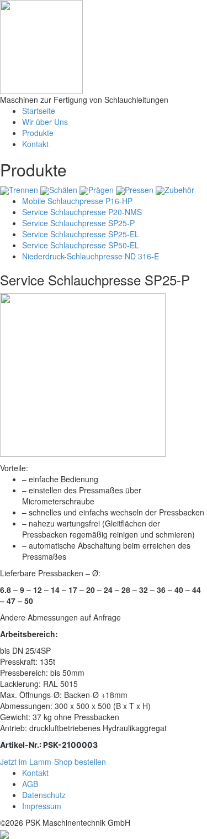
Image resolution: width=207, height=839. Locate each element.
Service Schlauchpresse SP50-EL (80, 245)
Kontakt (35, 143)
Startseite (38, 110)
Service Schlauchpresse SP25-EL (80, 233)
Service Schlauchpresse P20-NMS (82, 211)
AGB (30, 783)
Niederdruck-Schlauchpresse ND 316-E (90, 256)
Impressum (41, 805)
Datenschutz (44, 794)
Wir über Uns (45, 121)
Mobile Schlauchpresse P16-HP (77, 200)
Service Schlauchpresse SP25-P (78, 222)
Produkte (38, 132)
